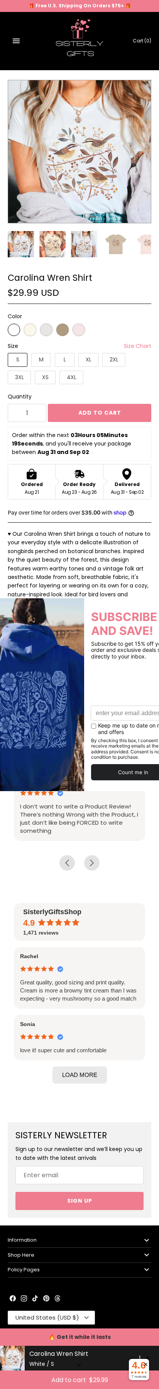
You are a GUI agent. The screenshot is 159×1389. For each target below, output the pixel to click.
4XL (71, 377)
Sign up (79, 1201)
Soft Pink (79, 330)
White (14, 330)
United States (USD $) (47, 1317)
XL (88, 359)
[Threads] (57, 1298)
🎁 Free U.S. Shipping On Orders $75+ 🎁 (80, 6)
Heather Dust (46, 330)
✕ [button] (146, 1364)
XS (45, 377)
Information (22, 1240)
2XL (114, 359)
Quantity (20, 396)
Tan (62, 330)
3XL (19, 377)
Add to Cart (99, 413)
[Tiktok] (35, 1298)
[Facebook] (13, 1298)
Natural (30, 330)
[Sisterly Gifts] (80, 41)
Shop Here (21, 1255)
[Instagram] (24, 1298)
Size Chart (137, 346)
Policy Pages (24, 1269)
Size (13, 346)
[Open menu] (16, 40)
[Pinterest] (46, 1298)
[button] (79, 1075)
